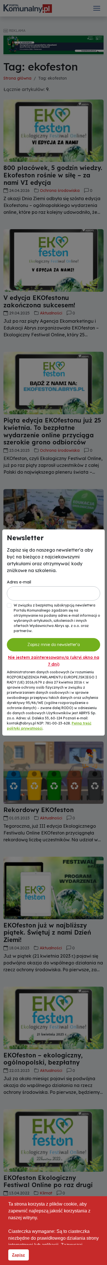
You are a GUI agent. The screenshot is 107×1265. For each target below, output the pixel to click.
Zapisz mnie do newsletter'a (53, 644)
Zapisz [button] (18, 1254)
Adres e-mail (19, 582)
